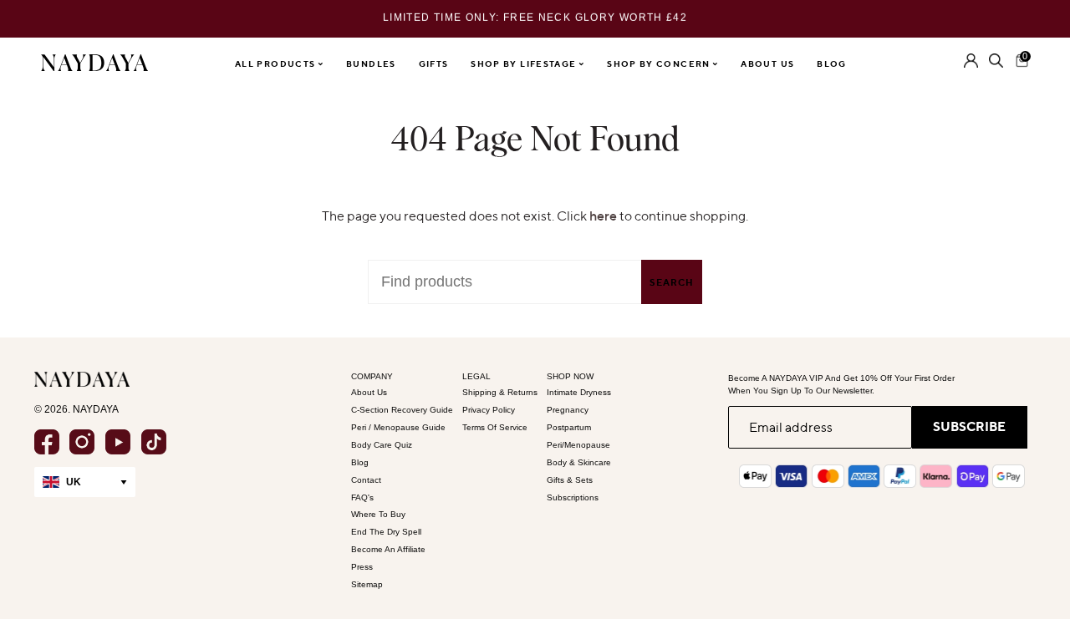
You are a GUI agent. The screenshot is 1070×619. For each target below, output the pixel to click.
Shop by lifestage (525, 63)
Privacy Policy (488, 409)
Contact (366, 480)
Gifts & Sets (570, 480)
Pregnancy (567, 409)
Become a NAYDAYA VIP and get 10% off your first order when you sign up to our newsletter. (841, 384)
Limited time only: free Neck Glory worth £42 (535, 8)
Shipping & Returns (500, 392)
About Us (767, 63)
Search (672, 282)
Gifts (434, 63)
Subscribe (969, 426)
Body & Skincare (579, 462)
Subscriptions (573, 497)
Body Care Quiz (381, 444)
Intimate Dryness (579, 392)
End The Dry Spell (386, 531)
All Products (276, 63)
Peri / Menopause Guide (398, 427)
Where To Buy (378, 514)
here (603, 215)
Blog (831, 63)
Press (362, 566)
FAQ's (362, 497)
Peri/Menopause (578, 444)
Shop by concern (660, 63)
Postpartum (569, 427)
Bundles (371, 63)
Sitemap (367, 584)
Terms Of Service (494, 427)
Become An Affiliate (388, 549)
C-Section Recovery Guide (402, 409)
